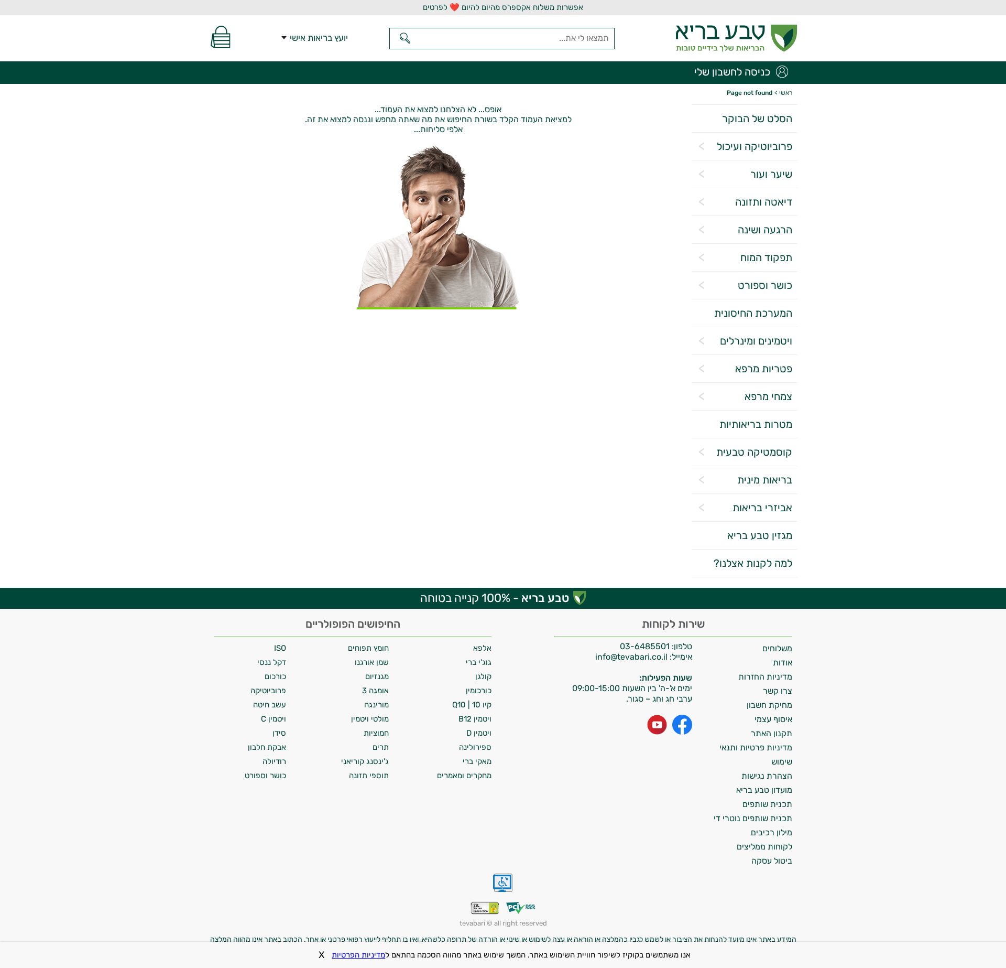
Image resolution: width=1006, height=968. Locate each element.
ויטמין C (273, 719)
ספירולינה (475, 747)
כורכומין (478, 690)
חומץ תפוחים (368, 648)
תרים (381, 747)
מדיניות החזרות (765, 677)
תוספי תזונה (369, 775)
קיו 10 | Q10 (471, 704)
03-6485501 (645, 646)
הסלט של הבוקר (757, 118)
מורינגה (376, 704)
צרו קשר (777, 691)
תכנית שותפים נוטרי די (753, 818)
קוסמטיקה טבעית (754, 452)
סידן (279, 733)
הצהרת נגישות (766, 776)
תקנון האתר (771, 733)
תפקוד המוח (766, 257)
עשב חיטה (269, 704)
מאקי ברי (477, 761)
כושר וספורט (765, 285)
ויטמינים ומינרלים (756, 341)
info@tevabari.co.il (632, 657)
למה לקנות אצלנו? (753, 563)
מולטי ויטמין (370, 719)
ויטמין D (478, 733)
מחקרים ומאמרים (464, 775)
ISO (280, 648)
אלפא (482, 648)
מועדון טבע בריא (764, 790)
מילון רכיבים (771, 832)
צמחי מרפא (768, 396)
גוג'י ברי (478, 662)
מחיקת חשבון (769, 705)
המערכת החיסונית (753, 313)
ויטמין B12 (474, 719)
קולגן (483, 676)
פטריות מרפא (763, 368)
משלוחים (777, 648)
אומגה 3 (375, 690)
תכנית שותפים (767, 804)
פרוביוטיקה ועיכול (754, 146)
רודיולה (274, 761)
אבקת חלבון (267, 747)
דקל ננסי (271, 662)
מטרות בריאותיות (755, 424)
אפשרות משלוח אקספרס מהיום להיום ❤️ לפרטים (503, 7)
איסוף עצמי (773, 719)
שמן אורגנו (372, 662)
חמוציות (376, 733)
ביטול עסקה (771, 861)
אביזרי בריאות (762, 507)
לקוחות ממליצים (764, 847)
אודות (782, 663)
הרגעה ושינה (765, 229)
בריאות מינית (764, 480)
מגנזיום (377, 676)
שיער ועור (771, 174)
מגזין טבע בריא (759, 535)
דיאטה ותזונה (763, 202)
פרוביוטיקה (268, 690)
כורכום (275, 676)
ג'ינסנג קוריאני (365, 761)
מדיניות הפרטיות (358, 955)
